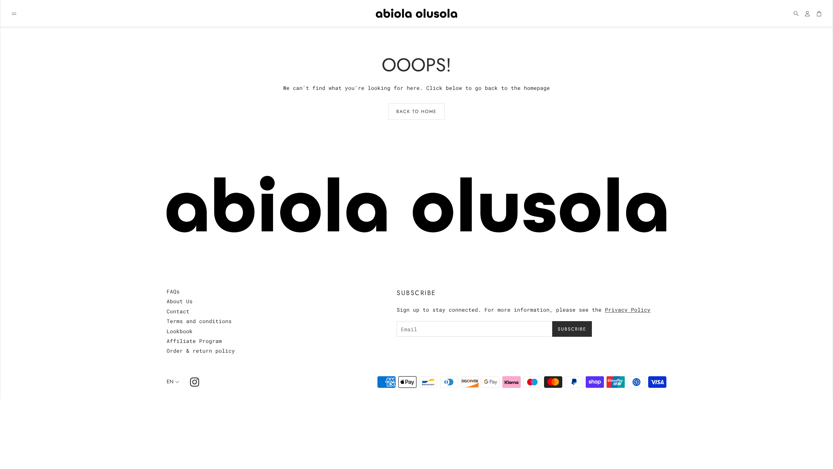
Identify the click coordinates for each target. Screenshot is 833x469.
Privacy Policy (627, 309)
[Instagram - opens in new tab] (194, 382)
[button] (14, 13)
